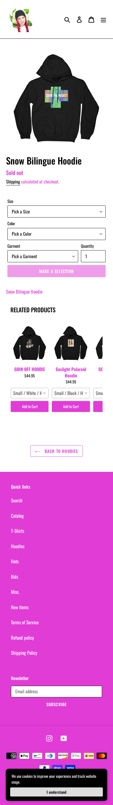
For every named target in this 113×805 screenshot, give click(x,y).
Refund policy (22, 637)
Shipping (13, 181)
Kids (14, 576)
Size (10, 201)
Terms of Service (25, 622)
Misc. (15, 591)
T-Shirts (17, 530)
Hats (15, 561)
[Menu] (103, 19)
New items (20, 607)
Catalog (17, 515)
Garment (13, 246)
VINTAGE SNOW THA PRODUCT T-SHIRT (57, 798)
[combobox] (30, 393)
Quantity (87, 246)
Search (16, 500)
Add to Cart (30, 406)
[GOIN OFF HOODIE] (30, 342)
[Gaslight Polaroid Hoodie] (71, 342)
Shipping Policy (24, 652)
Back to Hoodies (60, 451)
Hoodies (17, 546)
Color (11, 223)
